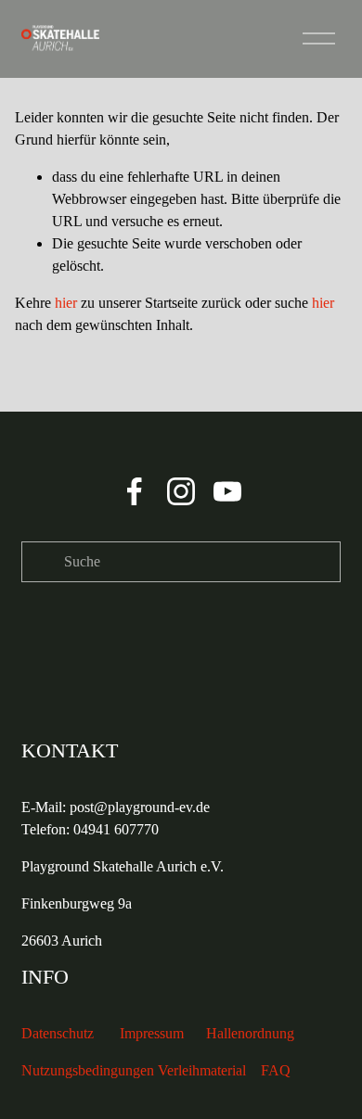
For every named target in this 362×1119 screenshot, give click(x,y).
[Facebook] (134, 491)
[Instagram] (181, 491)
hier (66, 303)
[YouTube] (227, 491)
